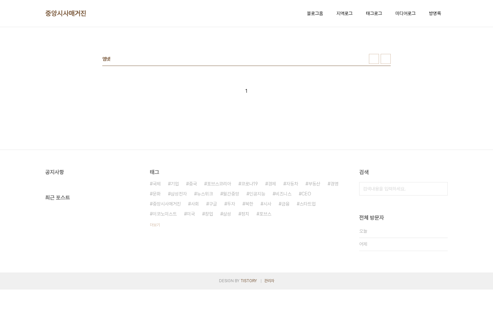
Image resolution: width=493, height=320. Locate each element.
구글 (213, 204)
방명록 (435, 13)
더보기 (155, 225)
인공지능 (257, 193)
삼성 (227, 214)
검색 (441, 188)
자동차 (292, 183)
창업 (209, 214)
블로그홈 (315, 13)
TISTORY (248, 280)
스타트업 (307, 204)
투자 (231, 204)
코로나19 (249, 183)
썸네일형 (374, 59)
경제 (272, 183)
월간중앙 (231, 193)
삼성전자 (179, 193)
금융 (285, 204)
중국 (193, 183)
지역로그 (344, 13)
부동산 (314, 183)
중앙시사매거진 (66, 13)
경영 (334, 183)
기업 (175, 183)
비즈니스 (283, 193)
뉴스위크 (205, 193)
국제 (157, 183)
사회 (195, 204)
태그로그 (374, 13)
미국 (191, 214)
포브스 (265, 214)
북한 (249, 204)
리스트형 (386, 59)
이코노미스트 (165, 214)
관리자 (269, 280)
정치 (245, 214)
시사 (267, 204)
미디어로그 (405, 13)
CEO (306, 193)
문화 (157, 193)
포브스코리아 (219, 183)
